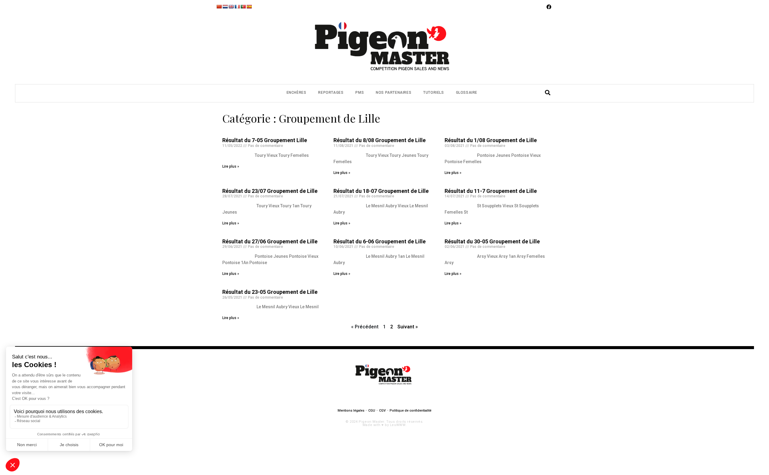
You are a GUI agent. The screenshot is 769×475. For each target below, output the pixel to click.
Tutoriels (433, 92)
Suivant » (407, 327)
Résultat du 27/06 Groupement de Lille (270, 241)
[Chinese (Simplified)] (219, 6)
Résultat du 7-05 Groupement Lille (264, 140)
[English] (231, 6)
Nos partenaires (393, 92)
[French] (237, 6)
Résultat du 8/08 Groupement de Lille (379, 140)
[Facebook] (549, 7)
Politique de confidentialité (410, 411)
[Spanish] (249, 6)
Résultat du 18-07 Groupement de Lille (381, 191)
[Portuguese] (243, 6)
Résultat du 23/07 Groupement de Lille (270, 191)
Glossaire (466, 92)
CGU (371, 411)
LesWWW (398, 425)
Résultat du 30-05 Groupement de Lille (492, 241)
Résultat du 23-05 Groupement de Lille (270, 292)
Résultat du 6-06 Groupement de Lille (379, 241)
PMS (359, 92)
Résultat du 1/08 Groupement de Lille (491, 140)
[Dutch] (225, 6)
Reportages (330, 92)
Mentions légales (351, 411)
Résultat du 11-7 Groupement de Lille (491, 191)
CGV (382, 411)
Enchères (296, 92)
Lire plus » (230, 166)
